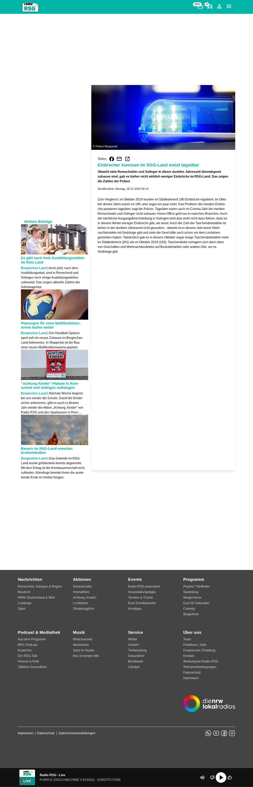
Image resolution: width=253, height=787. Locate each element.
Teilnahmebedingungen (199, 667)
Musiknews (81, 644)
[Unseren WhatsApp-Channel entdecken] (208, 733)
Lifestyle (134, 667)
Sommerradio (82, 586)
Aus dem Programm (32, 639)
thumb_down (212, 777)
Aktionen (82, 579)
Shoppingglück (83, 608)
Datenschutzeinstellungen (77, 733)
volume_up (202, 777)
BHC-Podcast (27, 644)
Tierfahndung (137, 650)
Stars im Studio (83, 650)
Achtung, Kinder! (84, 597)
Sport (21, 608)
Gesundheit (136, 656)
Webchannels (82, 639)
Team (187, 639)
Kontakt (188, 656)
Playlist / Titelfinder (196, 586)
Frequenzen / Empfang (199, 650)
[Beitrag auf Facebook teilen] (111, 159)
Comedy (189, 608)
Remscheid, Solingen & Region (40, 586)
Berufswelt (135, 661)
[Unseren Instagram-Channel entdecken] (232, 733)
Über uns (192, 632)
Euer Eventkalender (142, 603)
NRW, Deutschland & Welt (36, 597)
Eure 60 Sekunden (196, 603)
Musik (79, 632)
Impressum (191, 678)
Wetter (132, 639)
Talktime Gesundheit (32, 667)
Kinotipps (134, 608)
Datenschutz (192, 672)
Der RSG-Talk (27, 656)
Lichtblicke (80, 603)
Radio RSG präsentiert (144, 586)
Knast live (25, 650)
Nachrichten (30, 579)
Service (135, 632)
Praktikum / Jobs (194, 644)
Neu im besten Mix (86, 656)
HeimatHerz (81, 592)
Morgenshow (192, 597)
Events (135, 579)
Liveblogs (24, 603)
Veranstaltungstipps (142, 592)
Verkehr (133, 644)
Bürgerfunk (191, 614)
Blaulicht (24, 592)
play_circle (221, 777)
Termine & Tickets (140, 597)
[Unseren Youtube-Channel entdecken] (216, 733)
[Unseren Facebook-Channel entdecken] (224, 733)
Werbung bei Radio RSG (200, 661)
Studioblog (190, 592)
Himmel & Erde (28, 661)
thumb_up (229, 777)
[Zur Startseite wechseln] (30, 7)
